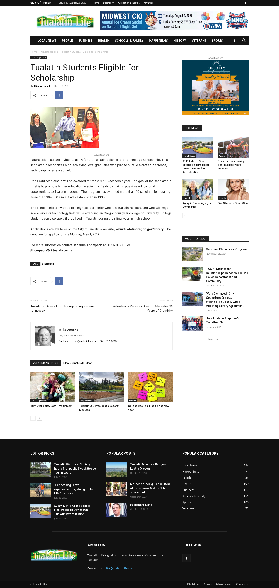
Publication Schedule (128, 2)
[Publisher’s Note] (116, 510)
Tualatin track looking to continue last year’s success (233, 165)
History (180, 40)
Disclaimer (193, 584)
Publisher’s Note (141, 504)
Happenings (158, 40)
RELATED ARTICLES (45, 363)
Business (85, 40)
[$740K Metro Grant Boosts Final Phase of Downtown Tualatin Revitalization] (197, 147)
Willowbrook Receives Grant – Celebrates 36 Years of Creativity (143, 308)
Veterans (199, 40)
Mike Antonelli (42, 85)
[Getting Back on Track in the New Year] (150, 387)
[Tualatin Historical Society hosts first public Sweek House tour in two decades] (40, 469)
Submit (107, 2)
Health (103, 40)
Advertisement (223, 584)
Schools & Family (129, 40)
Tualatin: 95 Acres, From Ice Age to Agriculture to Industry (62, 308)
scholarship (48, 263)
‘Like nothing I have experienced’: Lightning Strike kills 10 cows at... (73, 489)
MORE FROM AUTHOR (77, 363)
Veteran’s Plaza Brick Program (226, 249)
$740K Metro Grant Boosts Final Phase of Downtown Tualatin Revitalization (72, 510)
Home (96, 2)
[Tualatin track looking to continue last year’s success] (233, 147)
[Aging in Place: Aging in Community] (197, 189)
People (67, 40)
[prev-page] (33, 418)
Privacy (207, 584)
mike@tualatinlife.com (119, 568)
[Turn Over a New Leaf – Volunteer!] (52, 387)
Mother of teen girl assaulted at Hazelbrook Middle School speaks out (150, 488)
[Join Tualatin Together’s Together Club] (192, 323)
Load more (214, 339)
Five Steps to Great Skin (233, 203)
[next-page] (39, 418)
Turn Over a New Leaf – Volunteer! (51, 405)
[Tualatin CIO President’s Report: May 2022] (101, 387)
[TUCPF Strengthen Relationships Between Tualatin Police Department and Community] (192, 274)
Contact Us (242, 584)
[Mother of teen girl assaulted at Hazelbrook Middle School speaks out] (116, 489)
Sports (217, 40)
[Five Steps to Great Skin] (233, 189)
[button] (244, 41)
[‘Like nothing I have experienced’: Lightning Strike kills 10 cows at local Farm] (40, 490)
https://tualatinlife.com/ (71, 335)
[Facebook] (245, 3)
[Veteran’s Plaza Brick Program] (192, 254)
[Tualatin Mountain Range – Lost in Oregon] (116, 469)
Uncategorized (49, 51)
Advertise (148, 2)
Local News (47, 40)
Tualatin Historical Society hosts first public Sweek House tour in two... (75, 468)
